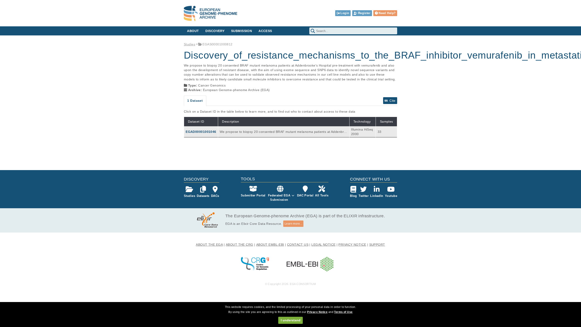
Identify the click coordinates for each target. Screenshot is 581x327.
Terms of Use (343, 312)
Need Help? (387, 13)
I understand (290, 320)
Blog (353, 196)
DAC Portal (305, 195)
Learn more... (293, 223)
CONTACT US (297, 244)
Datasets (203, 196)
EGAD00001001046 (201, 132)
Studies (189, 44)
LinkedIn (376, 196)
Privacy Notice (317, 312)
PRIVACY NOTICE (352, 244)
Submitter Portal (253, 195)
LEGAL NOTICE (323, 244)
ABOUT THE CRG (239, 244)
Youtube (391, 196)
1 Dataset (195, 100)
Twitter (364, 196)
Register (364, 13)
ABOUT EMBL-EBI (270, 244)
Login (344, 13)
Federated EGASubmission (279, 197)
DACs (215, 196)
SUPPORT (377, 244)
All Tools (321, 195)
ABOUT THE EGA (209, 244)
